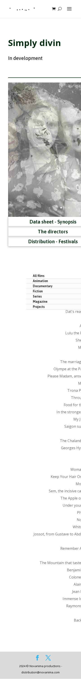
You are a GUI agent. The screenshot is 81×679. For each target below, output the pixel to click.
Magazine (40, 301)
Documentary (42, 286)
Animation (40, 281)
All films (38, 276)
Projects (39, 307)
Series (37, 296)
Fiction (38, 291)
